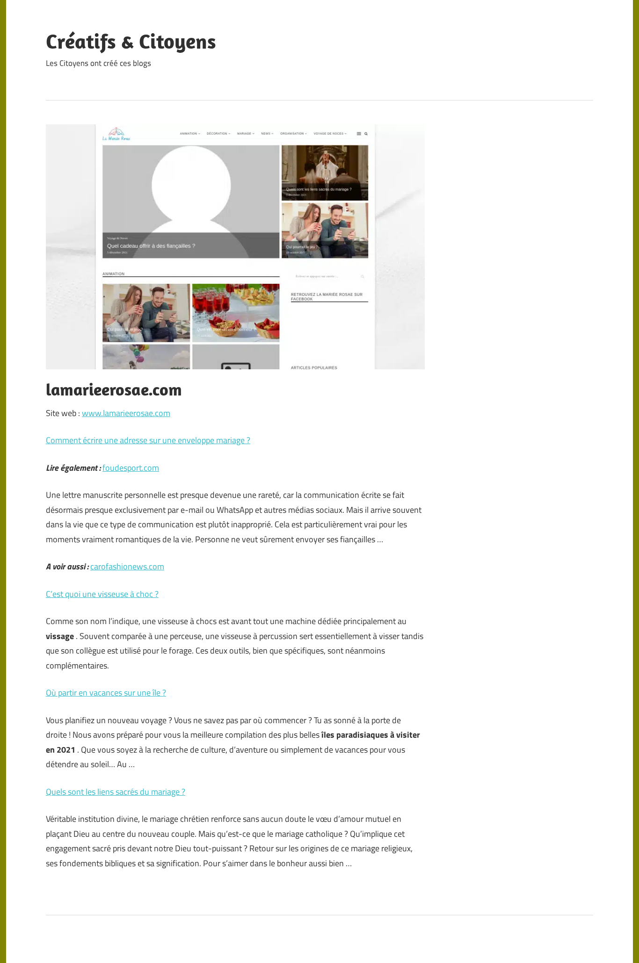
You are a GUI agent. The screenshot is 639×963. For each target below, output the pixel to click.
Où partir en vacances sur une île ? (106, 692)
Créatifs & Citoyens (131, 41)
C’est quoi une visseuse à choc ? (102, 594)
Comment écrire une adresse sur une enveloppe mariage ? (148, 440)
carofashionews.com (127, 566)
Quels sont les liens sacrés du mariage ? (115, 791)
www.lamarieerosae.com (126, 413)
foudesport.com (130, 467)
